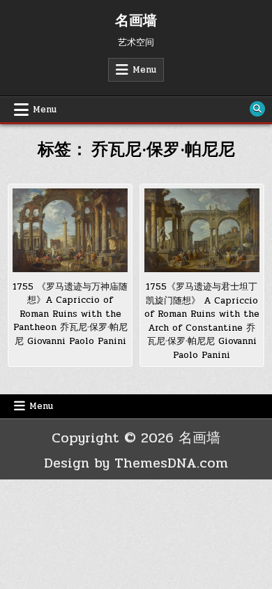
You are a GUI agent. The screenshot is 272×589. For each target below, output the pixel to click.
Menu (144, 70)
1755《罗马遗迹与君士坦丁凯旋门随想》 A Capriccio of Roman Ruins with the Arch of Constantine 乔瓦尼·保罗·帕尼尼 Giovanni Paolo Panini (201, 321)
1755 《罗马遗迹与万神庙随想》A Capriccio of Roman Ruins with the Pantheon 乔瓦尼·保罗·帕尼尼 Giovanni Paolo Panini (70, 314)
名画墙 (136, 21)
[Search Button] (257, 109)
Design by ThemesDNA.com (136, 463)
